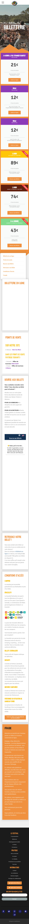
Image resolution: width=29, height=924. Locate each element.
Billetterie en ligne (15, 283)
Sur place (14, 856)
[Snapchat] (20, 911)
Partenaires (14, 847)
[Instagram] (14, 911)
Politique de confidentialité (14, 878)
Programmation (14, 836)
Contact (14, 870)
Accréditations (14, 873)
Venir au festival (14, 853)
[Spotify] (25, 911)
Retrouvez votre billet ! (13, 538)
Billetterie (14, 839)
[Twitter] (9, 911)
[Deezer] (14, 914)
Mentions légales (14, 876)
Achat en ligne (14, 80)
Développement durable (14, 842)
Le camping (14, 859)
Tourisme (14, 864)
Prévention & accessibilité (15, 861)
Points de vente (13, 337)
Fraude (8, 728)
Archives (15, 844)
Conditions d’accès (14, 575)
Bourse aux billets (14, 179)
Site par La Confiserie (14, 921)
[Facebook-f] (3, 911)
